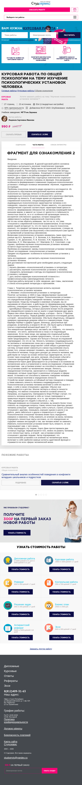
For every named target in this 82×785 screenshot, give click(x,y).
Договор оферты (13, 728)
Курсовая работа (39, 28)
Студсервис (10, 744)
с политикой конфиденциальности (71, 40)
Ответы (9, 676)
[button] (36, 494)
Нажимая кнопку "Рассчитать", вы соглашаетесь (59, 40)
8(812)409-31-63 (15, 691)
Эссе (7, 685)
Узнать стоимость (17, 533)
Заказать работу (37, 9)
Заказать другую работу (41, 649)
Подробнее (20, 482)
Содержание (21, 145)
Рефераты (11, 680)
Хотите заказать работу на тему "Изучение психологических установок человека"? (48, 98)
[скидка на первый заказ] (75, 9)
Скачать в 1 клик (60, 482)
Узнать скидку (49, 771)
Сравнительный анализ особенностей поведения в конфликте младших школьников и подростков (36, 476)
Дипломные (11, 666)
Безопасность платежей (17, 735)
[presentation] (1, 338)
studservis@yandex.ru (16, 757)
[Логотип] (41, 3)
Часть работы (38, 145)
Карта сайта (10, 741)
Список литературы (58, 145)
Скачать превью (14, 134)
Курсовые (10, 671)
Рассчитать (69, 35)
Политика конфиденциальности (16, 720)
